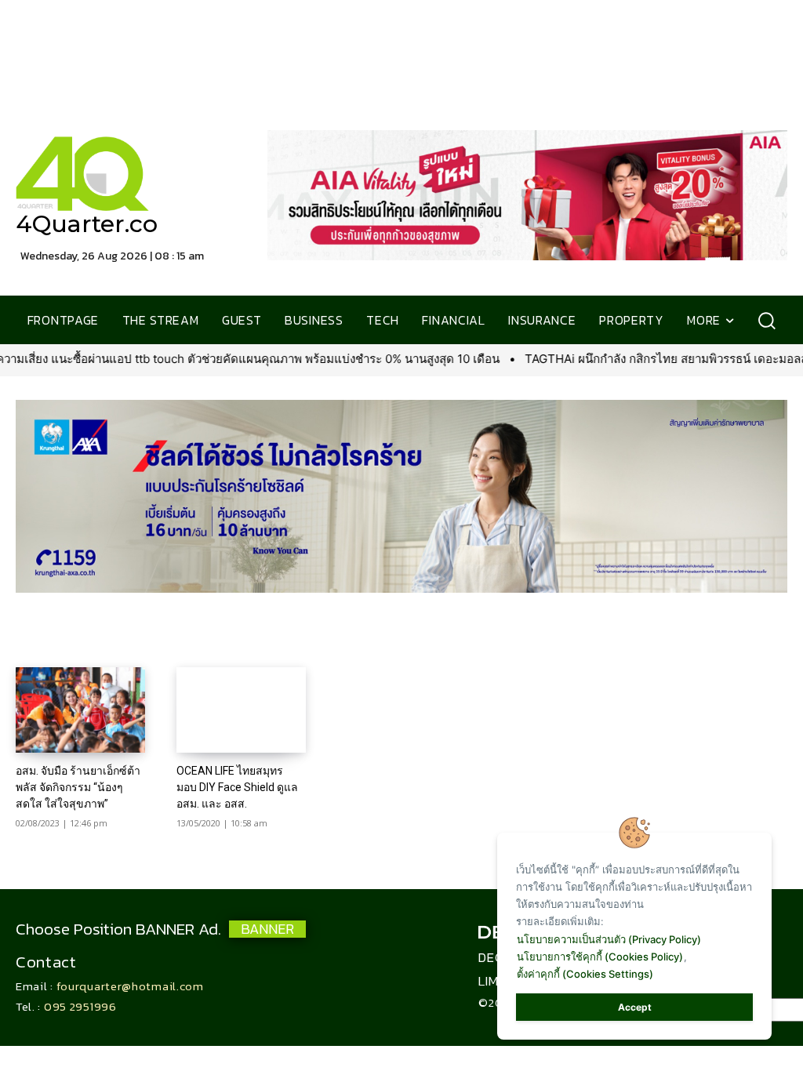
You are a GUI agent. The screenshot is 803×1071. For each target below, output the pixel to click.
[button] (766, 320)
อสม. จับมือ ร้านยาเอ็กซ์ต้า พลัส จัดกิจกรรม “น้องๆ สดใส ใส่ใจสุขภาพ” (78, 787)
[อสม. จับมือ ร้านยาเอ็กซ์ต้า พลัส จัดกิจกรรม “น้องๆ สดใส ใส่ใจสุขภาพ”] (80, 710)
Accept (635, 1007)
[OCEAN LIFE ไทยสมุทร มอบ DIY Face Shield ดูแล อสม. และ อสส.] (241, 710)
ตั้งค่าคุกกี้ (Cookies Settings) (585, 974)
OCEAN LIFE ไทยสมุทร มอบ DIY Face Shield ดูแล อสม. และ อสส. (237, 787)
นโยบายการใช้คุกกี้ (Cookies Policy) (600, 956)
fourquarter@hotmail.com (130, 986)
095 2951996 (80, 1006)
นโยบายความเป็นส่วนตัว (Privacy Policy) (609, 939)
